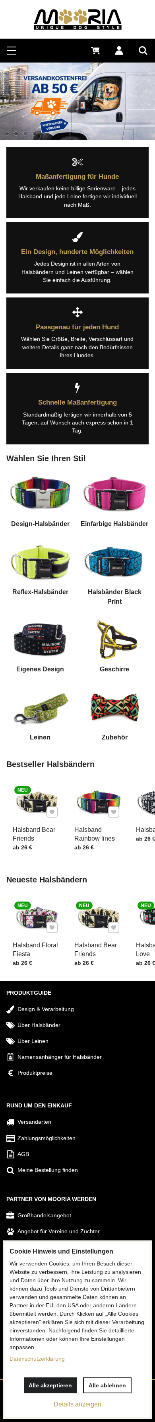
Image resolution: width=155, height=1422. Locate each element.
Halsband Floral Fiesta (35, 949)
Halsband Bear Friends (34, 834)
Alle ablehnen (107, 1385)
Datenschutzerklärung (37, 1358)
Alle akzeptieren (50, 1385)
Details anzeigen (77, 1404)
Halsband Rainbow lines (94, 834)
